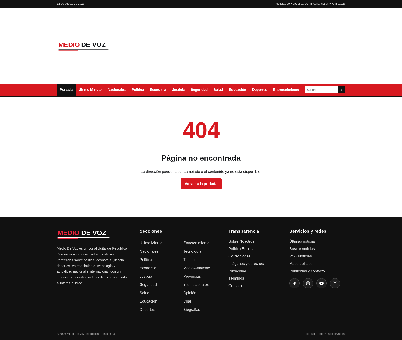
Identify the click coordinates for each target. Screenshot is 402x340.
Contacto (235, 286)
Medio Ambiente (196, 268)
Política (138, 90)
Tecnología (192, 251)
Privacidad (237, 271)
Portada (66, 90)
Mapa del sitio (300, 264)
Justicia (178, 90)
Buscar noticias (302, 249)
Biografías (191, 310)
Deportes (259, 90)
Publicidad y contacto (307, 271)
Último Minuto (90, 90)
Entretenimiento (286, 90)
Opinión (189, 293)
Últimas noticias (302, 241)
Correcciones (239, 256)
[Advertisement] (239, 45)
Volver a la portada (201, 184)
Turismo (190, 260)
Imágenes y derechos (246, 264)
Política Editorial (241, 249)
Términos (236, 278)
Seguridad (199, 90)
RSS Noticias (300, 256)
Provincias (192, 276)
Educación (237, 90)
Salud (218, 90)
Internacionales (196, 285)
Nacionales (117, 90)
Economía (158, 90)
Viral (187, 301)
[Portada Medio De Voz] (92, 46)
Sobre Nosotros (241, 241)
